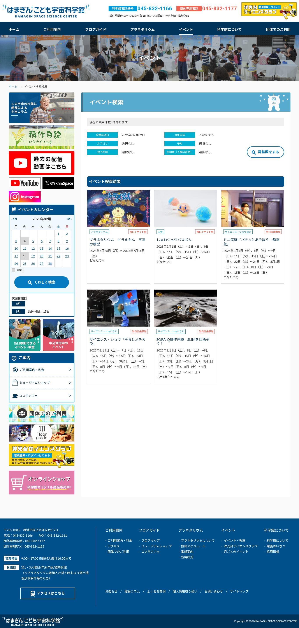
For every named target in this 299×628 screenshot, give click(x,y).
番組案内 (187, 551)
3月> (69, 219)
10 (16, 248)
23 (67, 256)
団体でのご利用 (278, 29)
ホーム (14, 29)
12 (33, 248)
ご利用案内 (52, 29)
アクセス (114, 546)
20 (41, 256)
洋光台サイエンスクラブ (241, 546)
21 (50, 256)
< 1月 (14, 219)
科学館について (229, 29)
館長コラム (132, 591)
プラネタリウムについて (198, 540)
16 (67, 248)
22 (58, 256)
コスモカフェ (150, 551)
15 (58, 248)
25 (24, 263)
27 (41, 263)
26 (33, 263)
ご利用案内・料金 (120, 540)
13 (41, 248)
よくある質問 (156, 591)
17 (16, 256)
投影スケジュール (193, 546)
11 (24, 248)
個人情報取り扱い (185, 591)
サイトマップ (239, 591)
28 (50, 263)
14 (50, 248)
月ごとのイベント (236, 551)
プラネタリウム (142, 29)
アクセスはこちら (51, 593)
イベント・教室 (234, 540)
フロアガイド (95, 29)
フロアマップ (150, 540)
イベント (186, 29)
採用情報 (273, 551)
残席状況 (187, 557)
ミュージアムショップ (156, 546)
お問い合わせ (213, 591)
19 (33, 256)
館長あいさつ (276, 546)
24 (16, 263)
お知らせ (111, 591)
